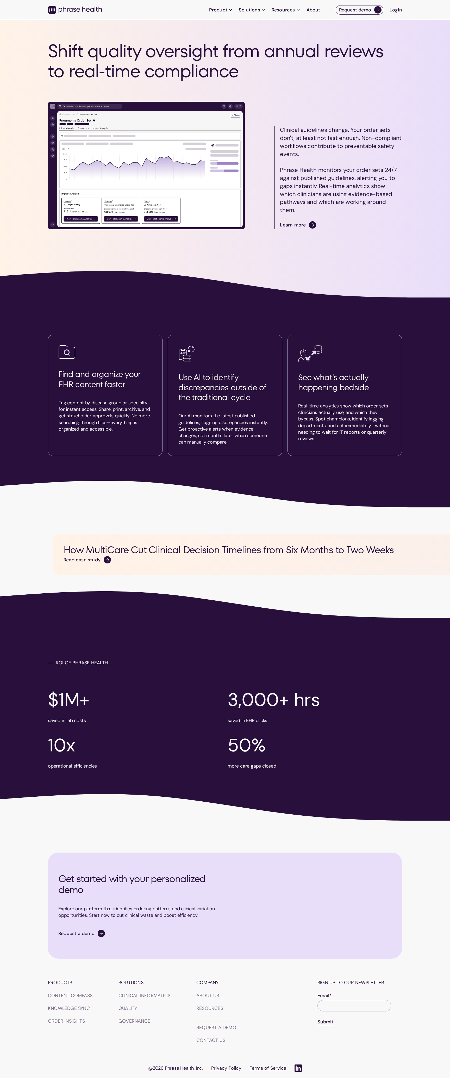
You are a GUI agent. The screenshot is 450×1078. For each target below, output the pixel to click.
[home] (75, 10)
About (313, 10)
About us (207, 995)
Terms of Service (268, 1068)
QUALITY (127, 1008)
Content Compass (70, 995)
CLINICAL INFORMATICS (144, 995)
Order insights (66, 1021)
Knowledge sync (69, 1008)
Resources (209, 1008)
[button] (221, 10)
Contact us (210, 1040)
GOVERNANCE (134, 1021)
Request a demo (216, 1027)
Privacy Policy (226, 1068)
